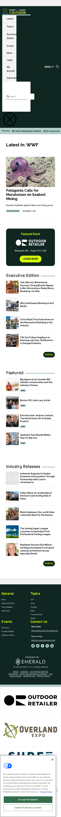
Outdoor (33, 607)
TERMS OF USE (29, 676)
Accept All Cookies (28, 799)
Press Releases (13, 211)
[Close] (52, 759)
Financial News (36, 615)
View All (49, 354)
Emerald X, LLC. (26, 667)
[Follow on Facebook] (42, 646)
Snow (32, 603)
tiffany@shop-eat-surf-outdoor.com (44, 631)
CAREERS (24, 672)
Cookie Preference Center (28, 808)
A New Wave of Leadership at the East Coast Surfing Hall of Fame (36, 496)
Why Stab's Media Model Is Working (26, 131)
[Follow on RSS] (52, 646)
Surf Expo (5, 628)
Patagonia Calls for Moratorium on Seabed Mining (25, 194)
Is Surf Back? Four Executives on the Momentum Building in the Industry (37, 322)
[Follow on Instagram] (38, 646)
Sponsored (5, 611)
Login (9, 60)
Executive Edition (8, 603)
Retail (32, 611)
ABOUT (16, 672)
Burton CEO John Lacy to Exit (35, 400)
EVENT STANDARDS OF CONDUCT (34, 674)
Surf (32, 600)
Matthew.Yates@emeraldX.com (43, 640)
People (32, 618)
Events (10, 46)
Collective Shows (7, 635)
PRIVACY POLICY (43, 676)
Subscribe (12, 78)
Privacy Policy (46, 792)
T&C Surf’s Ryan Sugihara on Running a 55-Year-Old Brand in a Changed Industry (36, 340)
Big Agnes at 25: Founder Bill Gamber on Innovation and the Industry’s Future (36, 382)
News (23, 390)
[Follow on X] (47, 646)
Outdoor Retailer (7, 632)
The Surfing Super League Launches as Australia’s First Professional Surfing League (35, 531)
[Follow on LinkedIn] (33, 646)
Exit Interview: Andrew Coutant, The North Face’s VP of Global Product (37, 418)
